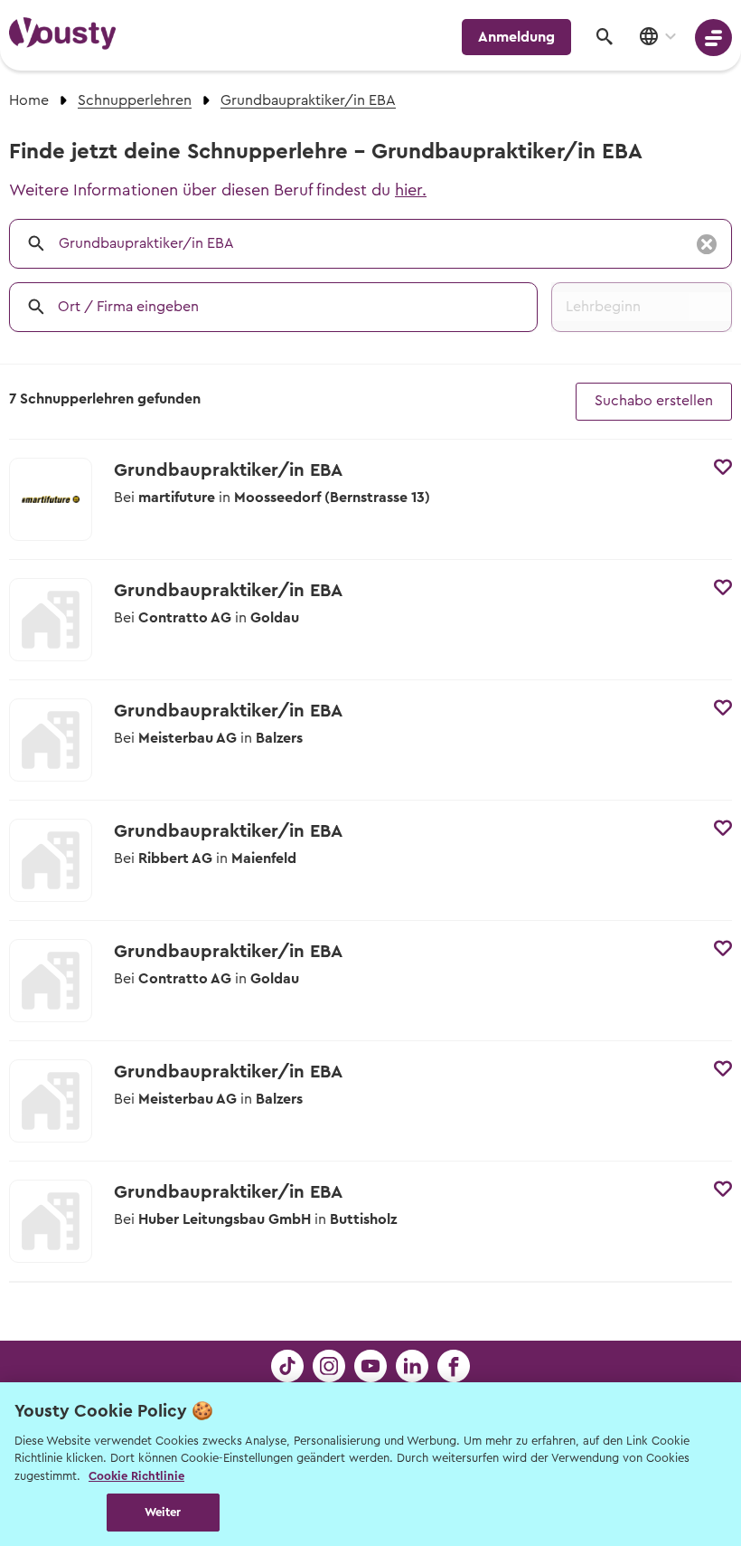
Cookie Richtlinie (136, 1476)
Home (29, 100)
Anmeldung (516, 37)
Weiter (163, 1512)
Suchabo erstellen (654, 401)
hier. (411, 190)
